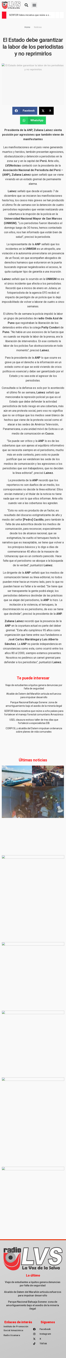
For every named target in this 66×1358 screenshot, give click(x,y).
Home (27, 27)
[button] (26, 5)
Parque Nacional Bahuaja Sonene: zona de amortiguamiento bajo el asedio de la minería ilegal (32, 1305)
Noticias (38, 27)
